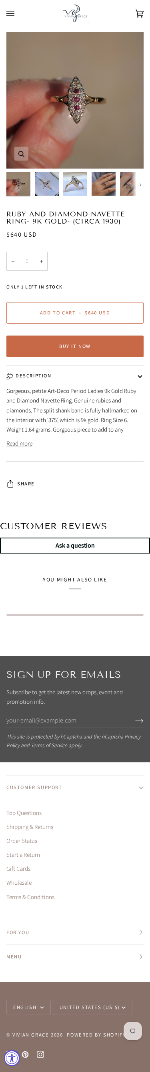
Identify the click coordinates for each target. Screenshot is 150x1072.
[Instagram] (40, 1054)
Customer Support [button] (34, 787)
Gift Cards (18, 868)
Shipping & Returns (29, 827)
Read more (19, 443)
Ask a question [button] (75, 545)
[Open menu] (18, 13)
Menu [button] (14, 956)
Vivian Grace (30, 1034)
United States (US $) (90, 1007)
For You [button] (17, 932)
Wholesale (19, 882)
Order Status (21, 840)
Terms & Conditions (30, 897)
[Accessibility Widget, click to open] (12, 1058)
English (25, 1007)
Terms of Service (49, 745)
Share (26, 483)
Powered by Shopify (96, 1034)
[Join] (133, 720)
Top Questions (24, 813)
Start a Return (23, 854)
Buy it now (75, 346)
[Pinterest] (25, 1054)
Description (34, 375)
